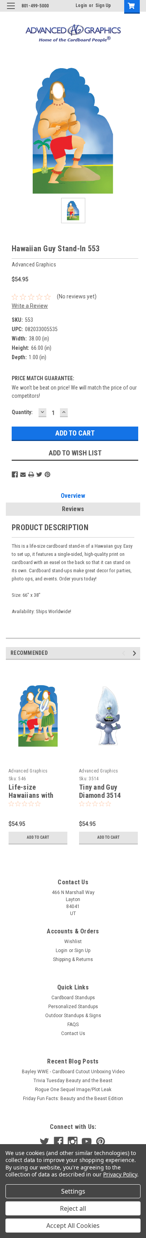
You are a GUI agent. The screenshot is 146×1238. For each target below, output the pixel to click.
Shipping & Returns (73, 959)
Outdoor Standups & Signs (73, 1015)
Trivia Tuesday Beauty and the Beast (73, 1080)
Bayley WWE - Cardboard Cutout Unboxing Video (73, 1071)
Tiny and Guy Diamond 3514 (100, 791)
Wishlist (73, 941)
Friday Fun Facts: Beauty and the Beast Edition (73, 1098)
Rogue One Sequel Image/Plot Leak (73, 1089)
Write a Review (30, 306)
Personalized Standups (73, 1006)
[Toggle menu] (10, 10)
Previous (125, 653)
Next (136, 653)
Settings (73, 1191)
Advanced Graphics (28, 771)
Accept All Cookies (73, 1225)
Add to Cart (38, 837)
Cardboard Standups (73, 997)
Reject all (73, 1208)
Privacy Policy (120, 1174)
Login (81, 5)
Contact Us (73, 1033)
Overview (73, 495)
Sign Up (103, 5)
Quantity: (22, 412)
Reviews (73, 509)
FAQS (73, 1024)
